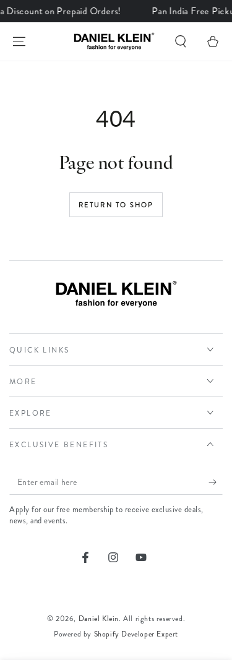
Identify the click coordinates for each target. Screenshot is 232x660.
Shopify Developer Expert (136, 634)
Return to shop (116, 205)
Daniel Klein (99, 618)
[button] (181, 41)
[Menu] (19, 41)
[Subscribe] (215, 482)
